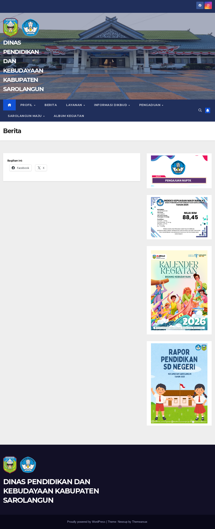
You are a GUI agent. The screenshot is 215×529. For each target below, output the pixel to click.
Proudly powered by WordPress (86, 521)
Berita (51, 105)
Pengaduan (150, 105)
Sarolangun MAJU (25, 116)
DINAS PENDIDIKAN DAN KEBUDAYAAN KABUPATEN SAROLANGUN (51, 491)
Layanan (74, 105)
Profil (27, 105)
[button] (200, 110)
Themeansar (139, 521)
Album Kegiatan (69, 116)
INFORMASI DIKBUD (111, 105)
